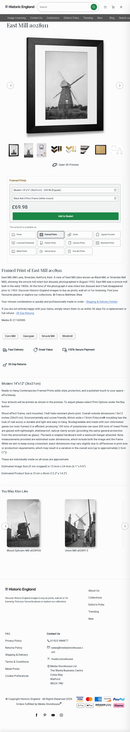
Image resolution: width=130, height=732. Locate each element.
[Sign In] (121, 7)
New (99, 17)
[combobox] (64, 7)
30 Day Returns (25, 313)
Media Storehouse (49, 703)
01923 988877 (59, 640)
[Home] (19, 7)
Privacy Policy (13, 640)
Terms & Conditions (17, 661)
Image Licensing (16, 17)
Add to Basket (65, 216)
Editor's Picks (71, 17)
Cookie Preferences (17, 675)
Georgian (28, 336)
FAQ (7, 633)
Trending (88, 17)
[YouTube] (53, 716)
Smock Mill (48, 336)
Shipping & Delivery (16, 654)
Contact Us (36, 17)
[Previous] (10, 85)
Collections (53, 17)
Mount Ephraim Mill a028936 (24, 550)
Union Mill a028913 (76, 550)
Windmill (67, 336)
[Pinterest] (44, 716)
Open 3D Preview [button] (68, 164)
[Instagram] (61, 716)
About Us (93, 590)
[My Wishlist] (105, 7)
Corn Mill (10, 336)
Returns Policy (13, 647)
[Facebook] (36, 716)
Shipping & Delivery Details (101, 301)
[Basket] (113, 7)
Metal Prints (12, 668)
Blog (111, 17)
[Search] (94, 7)
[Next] (119, 85)
